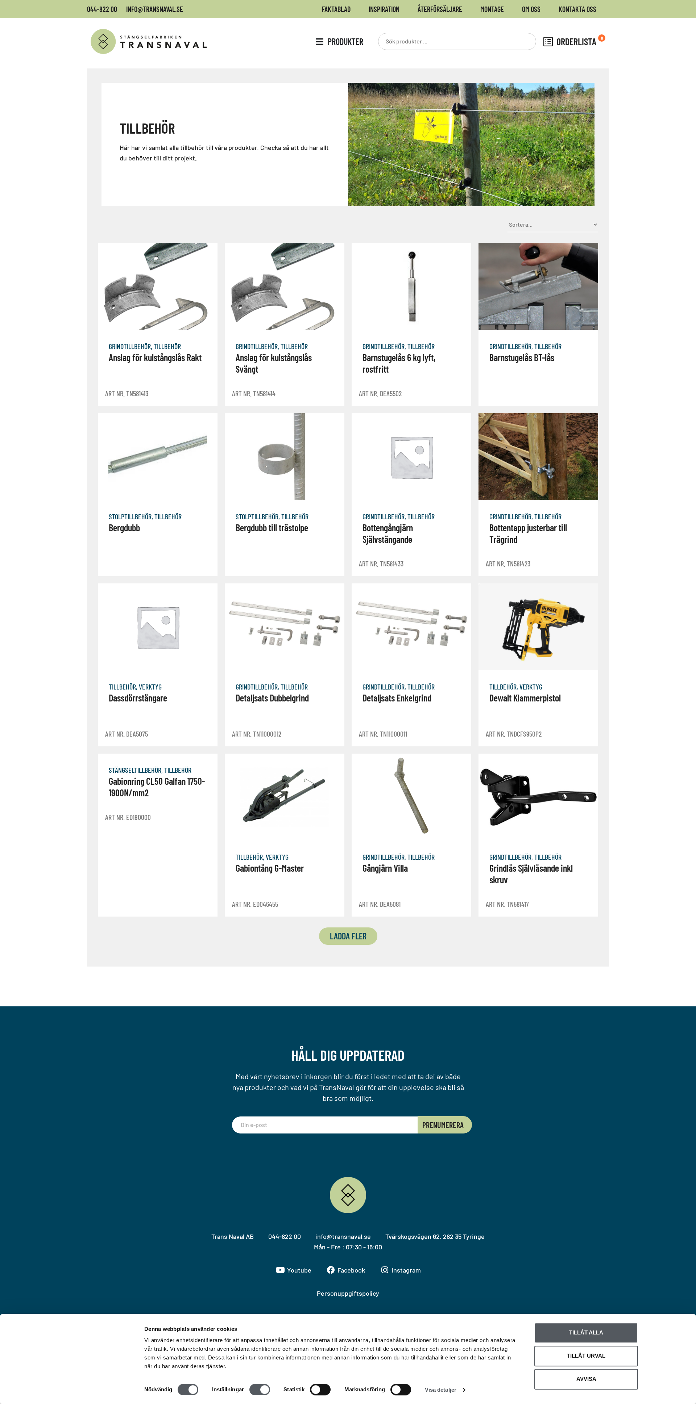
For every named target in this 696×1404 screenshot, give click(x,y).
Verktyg (150, 686)
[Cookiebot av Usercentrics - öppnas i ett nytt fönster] (96, 1389)
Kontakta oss (577, 9)
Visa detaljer (440, 1390)
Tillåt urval (586, 1356)
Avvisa (586, 1379)
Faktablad (336, 9)
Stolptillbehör (130, 516)
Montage (492, 9)
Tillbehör (167, 346)
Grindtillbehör (130, 346)
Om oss (531, 9)
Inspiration (384, 9)
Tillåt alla (586, 1332)
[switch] (259, 1389)
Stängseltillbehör (135, 770)
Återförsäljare (440, 9)
